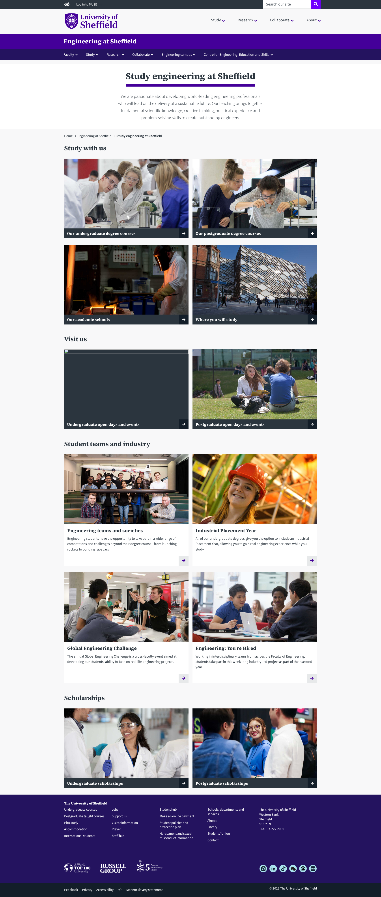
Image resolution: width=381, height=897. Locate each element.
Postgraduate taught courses (84, 816)
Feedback (71, 889)
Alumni (212, 821)
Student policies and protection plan (174, 825)
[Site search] (316, 4)
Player (116, 829)
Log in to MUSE (87, 4)
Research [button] (245, 20)
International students (79, 836)
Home (68, 135)
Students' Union (218, 834)
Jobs (115, 810)
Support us (119, 816)
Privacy (87, 889)
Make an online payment (177, 816)
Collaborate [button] (279, 20)
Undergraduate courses (80, 810)
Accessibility (105, 889)
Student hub (168, 810)
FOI (120, 889)
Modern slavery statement (144, 889)
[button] (72, 54)
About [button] (311, 20)
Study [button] (216, 20)
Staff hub (118, 836)
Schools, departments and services (225, 812)
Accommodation (75, 829)
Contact (213, 840)
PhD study (71, 823)
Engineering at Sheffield (100, 41)
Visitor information (125, 823)
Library (212, 827)
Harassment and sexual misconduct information (176, 836)
